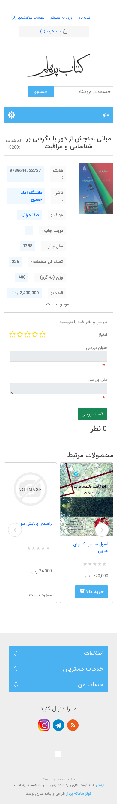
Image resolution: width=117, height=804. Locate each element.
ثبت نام (84, 17)
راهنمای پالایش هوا (36, 523)
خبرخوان (73, 725)
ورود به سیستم (61, 17)
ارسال (100, 785)
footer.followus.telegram (58, 725)
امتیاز (103, 334)
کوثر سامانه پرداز (79, 793)
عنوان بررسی (96, 347)
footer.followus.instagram (44, 725)
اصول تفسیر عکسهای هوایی (90, 547)
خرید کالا (94, 591)
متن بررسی (97, 379)
